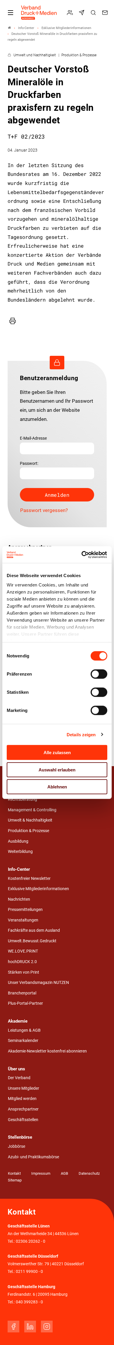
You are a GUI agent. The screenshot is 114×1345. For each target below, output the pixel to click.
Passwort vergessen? (44, 510)
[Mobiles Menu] (10, 12)
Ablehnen (57, 786)
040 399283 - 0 (29, 1302)
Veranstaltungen (23, 920)
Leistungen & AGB (24, 1030)
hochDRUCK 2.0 (22, 961)
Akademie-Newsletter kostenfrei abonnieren (47, 1051)
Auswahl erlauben (57, 769)
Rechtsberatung (22, 799)
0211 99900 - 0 (29, 1271)
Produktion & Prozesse (28, 830)
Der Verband (19, 1077)
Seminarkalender (23, 1040)
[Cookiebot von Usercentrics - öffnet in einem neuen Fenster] (82, 554)
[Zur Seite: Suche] (94, 12)
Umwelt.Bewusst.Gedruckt (32, 940)
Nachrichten (19, 899)
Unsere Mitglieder (23, 1088)
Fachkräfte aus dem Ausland (34, 930)
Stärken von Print (23, 972)
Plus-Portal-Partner (25, 1003)
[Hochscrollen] (101, 1332)
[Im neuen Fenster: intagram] (47, 1326)
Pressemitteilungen (25, 909)
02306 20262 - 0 (30, 1241)
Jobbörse (16, 1146)
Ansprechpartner (23, 1109)
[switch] (99, 674)
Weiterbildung (20, 851)
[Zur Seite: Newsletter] (82, 12)
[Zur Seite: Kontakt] (106, 12)
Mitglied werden (22, 1098)
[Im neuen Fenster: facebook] (13, 1326)
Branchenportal (22, 993)
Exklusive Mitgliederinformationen (38, 888)
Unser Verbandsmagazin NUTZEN (38, 982)
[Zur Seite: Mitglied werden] (71, 12)
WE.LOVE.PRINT (23, 951)
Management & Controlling (32, 809)
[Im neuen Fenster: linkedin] (30, 1326)
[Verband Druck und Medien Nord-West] (9, 28)
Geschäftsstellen (23, 1119)
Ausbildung (18, 841)
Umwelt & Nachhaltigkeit (30, 820)
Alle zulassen (57, 752)
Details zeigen (81, 734)
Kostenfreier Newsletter (29, 878)
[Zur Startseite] (39, 12)
